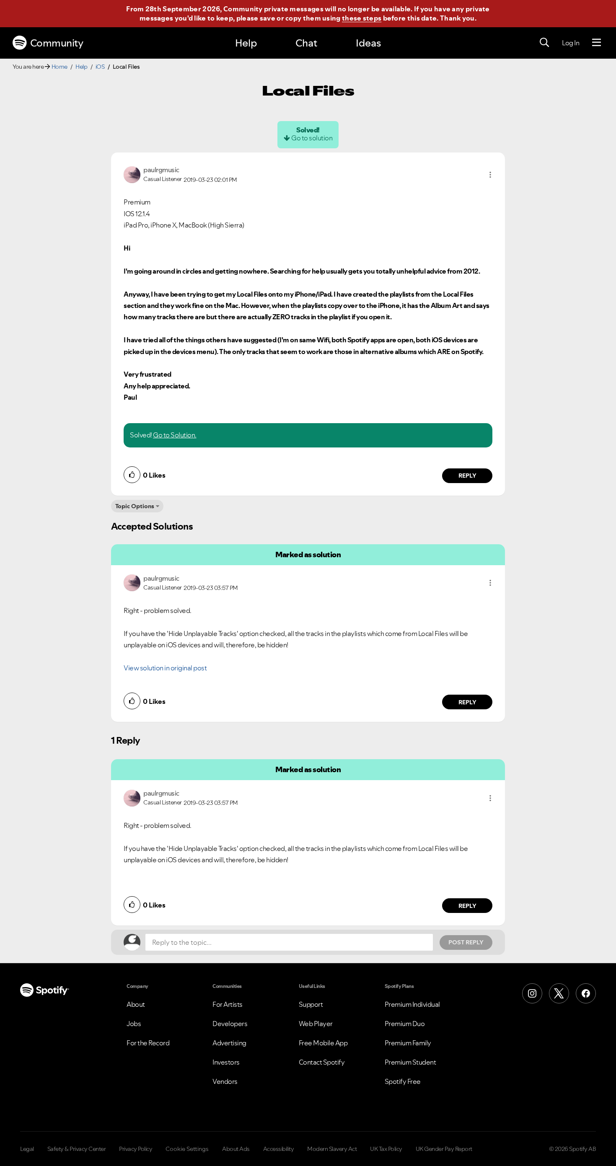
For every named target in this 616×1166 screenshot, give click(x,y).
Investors (226, 1062)
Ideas (368, 43)
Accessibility (278, 1149)
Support (311, 1004)
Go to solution (311, 137)
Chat (306, 43)
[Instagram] (532, 993)
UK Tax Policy (386, 1149)
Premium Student (410, 1062)
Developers (229, 1023)
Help (246, 43)
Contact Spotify (322, 1062)
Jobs (134, 1023)
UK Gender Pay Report (444, 1149)
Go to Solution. (175, 435)
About (136, 1004)
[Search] (544, 42)
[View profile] (132, 173)
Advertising (229, 1042)
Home (59, 66)
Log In (570, 42)
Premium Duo (405, 1023)
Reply (467, 475)
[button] (490, 174)
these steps (361, 18)
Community (56, 43)
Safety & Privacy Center (76, 1149)
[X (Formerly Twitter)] (559, 993)
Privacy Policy (135, 1149)
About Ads (236, 1149)
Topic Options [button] (134, 506)
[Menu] (596, 43)
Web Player (316, 1023)
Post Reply (466, 942)
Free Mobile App (323, 1042)
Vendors (225, 1081)
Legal (27, 1149)
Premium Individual (412, 1004)
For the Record (148, 1042)
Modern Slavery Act (332, 1149)
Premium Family (408, 1042)
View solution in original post (165, 667)
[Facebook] (586, 993)
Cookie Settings (187, 1149)
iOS (100, 66)
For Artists (227, 1004)
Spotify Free (403, 1081)
